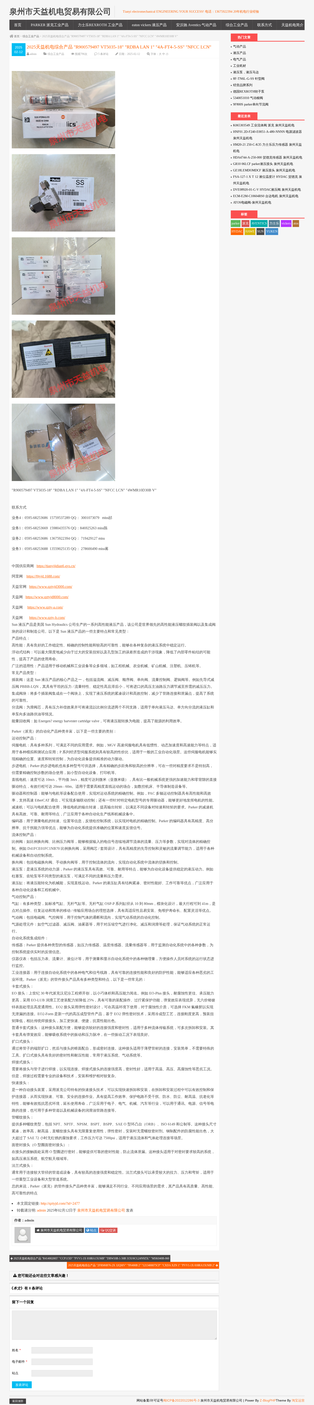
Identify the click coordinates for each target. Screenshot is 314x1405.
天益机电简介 (292, 25)
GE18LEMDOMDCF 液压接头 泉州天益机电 (264, 170)
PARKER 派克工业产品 (50, 25)
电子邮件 (19, 1361)
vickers (286, 223)
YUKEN (271, 231)
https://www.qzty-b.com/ (47, 618)
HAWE (250, 231)
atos (295, 223)
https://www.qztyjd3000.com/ (50, 587)
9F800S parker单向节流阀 (250, 104)
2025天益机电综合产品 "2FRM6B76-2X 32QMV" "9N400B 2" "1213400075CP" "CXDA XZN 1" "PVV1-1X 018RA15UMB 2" (142, 1265)
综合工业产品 (237, 25)
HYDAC (237, 231)
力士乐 (274, 223)
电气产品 (239, 59)
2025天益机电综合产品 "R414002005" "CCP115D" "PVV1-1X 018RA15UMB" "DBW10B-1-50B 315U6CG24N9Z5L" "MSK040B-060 (91, 1258)
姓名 (16, 1350)
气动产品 (239, 46)
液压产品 (239, 53)
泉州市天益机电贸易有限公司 (101, 1210)
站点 (93, 1230)
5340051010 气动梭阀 (248, 98)
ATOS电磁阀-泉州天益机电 (252, 202)
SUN (260, 231)
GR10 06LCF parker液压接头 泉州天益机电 (263, 164)
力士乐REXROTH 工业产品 (100, 25)
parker (235, 223)
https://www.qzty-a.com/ (45, 607)
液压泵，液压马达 (246, 72)
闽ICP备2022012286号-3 (181, 1400)
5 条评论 (103, 54)
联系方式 (264, 25)
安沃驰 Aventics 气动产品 (196, 25)
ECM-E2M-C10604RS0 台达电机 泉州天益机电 (265, 196)
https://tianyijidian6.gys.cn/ (56, 566)
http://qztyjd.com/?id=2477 (60, 1203)
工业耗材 (239, 66)
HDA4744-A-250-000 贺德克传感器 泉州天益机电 (267, 157)
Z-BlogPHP (268, 1400)
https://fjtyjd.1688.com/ (43, 576)
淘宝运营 (298, 1400)
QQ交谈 (110, 1230)
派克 (245, 223)
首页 (17, 25)
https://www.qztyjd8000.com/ (47, 597)
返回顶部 (17, 1401)
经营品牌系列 (242, 85)
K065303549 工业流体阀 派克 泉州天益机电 (263, 125)
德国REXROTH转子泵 (248, 91)
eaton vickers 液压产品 (149, 25)
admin (33, 54)
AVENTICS (259, 223)
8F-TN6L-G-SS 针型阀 (249, 78)
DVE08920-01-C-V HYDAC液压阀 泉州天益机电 (267, 189)
